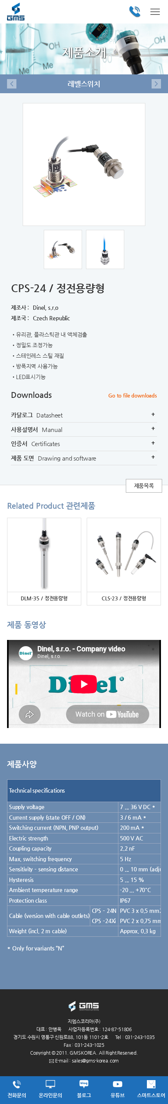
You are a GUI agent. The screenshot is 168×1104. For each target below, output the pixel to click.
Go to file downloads (132, 395)
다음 (156, 84)
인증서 (83, 443)
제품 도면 (83, 457)
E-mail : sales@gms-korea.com (86, 1060)
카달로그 (83, 415)
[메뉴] (155, 11)
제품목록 (144, 485)
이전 (11, 84)
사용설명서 (83, 429)
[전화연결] (135, 11)
